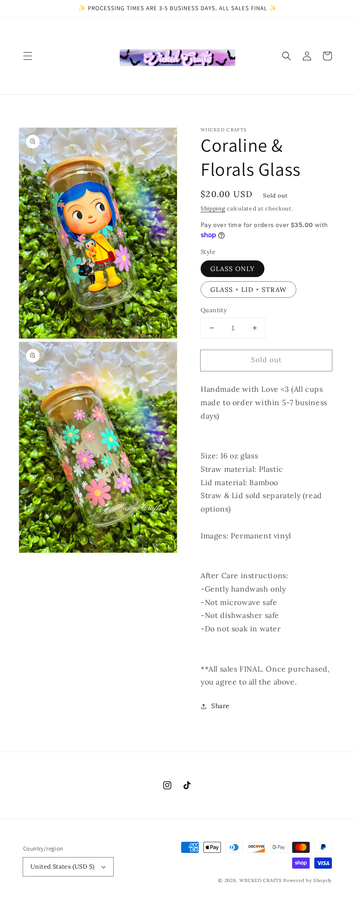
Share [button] (220, 706)
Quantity (214, 310)
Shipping (213, 208)
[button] (28, 56)
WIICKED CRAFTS (260, 880)
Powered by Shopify (307, 880)
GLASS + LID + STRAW (248, 289)
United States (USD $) (62, 866)
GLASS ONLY (232, 269)
